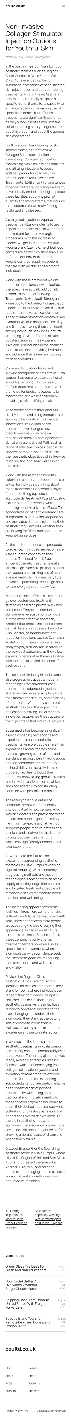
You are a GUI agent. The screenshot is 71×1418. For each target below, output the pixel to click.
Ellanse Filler (28, 1148)
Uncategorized (41, 57)
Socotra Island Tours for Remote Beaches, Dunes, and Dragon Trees (27, 1322)
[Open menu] (63, 6)
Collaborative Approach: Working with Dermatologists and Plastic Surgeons (48, 1217)
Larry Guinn (24, 57)
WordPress (59, 1410)
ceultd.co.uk (15, 6)
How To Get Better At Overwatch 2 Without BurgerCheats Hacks (21, 1285)
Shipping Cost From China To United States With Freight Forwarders (27, 1303)
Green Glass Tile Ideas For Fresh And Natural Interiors (25, 1268)
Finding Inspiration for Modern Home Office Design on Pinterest (16, 1219)
